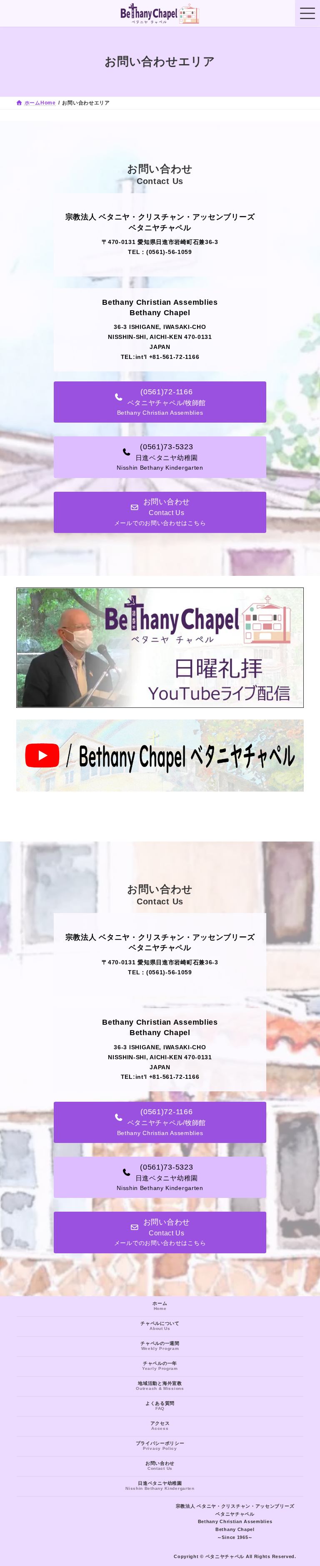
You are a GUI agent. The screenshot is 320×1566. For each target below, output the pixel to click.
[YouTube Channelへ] (160, 789)
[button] (160, 402)
